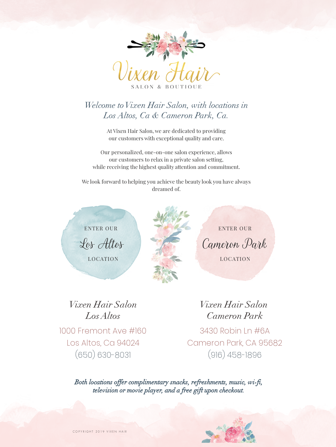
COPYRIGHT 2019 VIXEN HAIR (101, 431)
